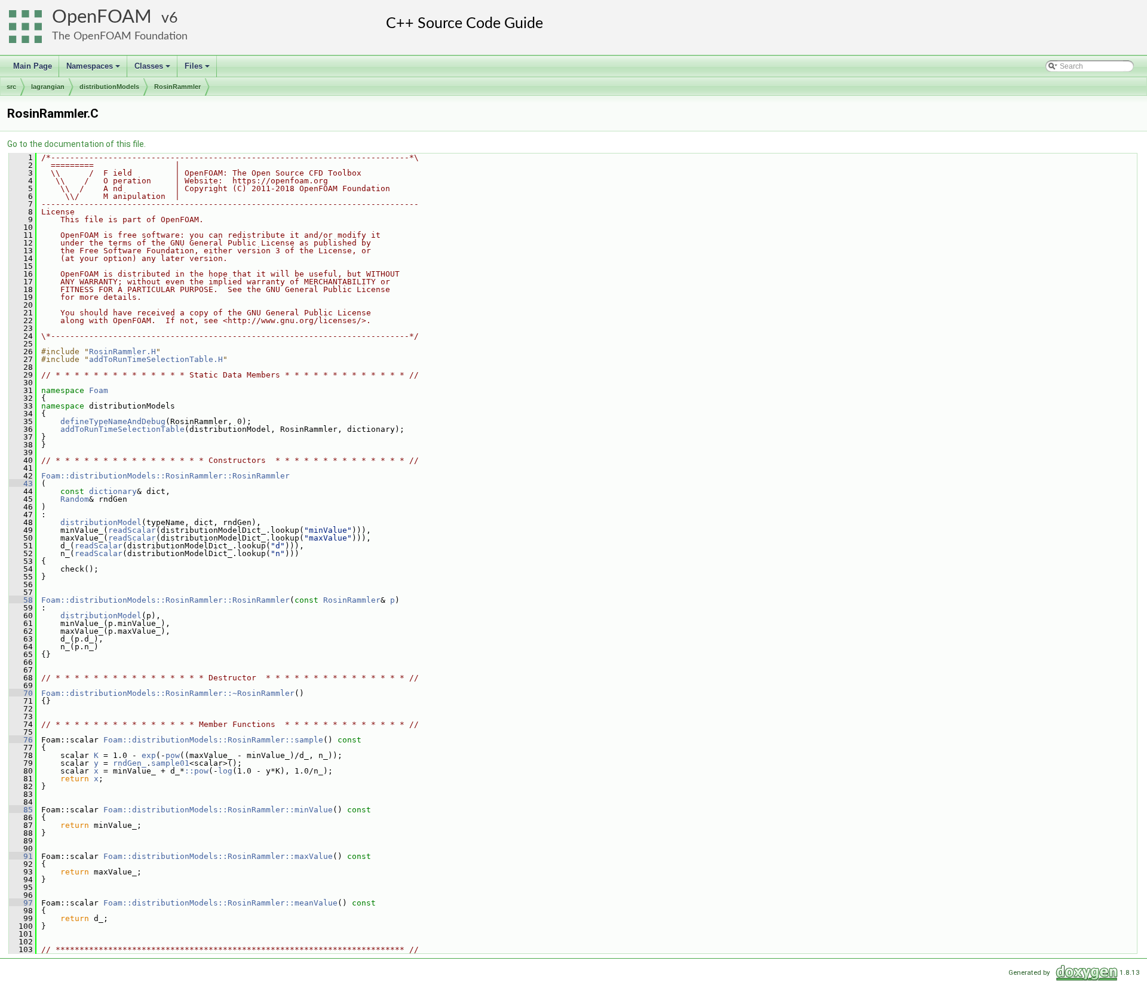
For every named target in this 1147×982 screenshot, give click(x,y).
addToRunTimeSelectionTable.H (156, 359)
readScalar (132, 530)
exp (149, 755)
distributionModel (101, 522)
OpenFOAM (102, 17)
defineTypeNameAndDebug (112, 421)
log (225, 770)
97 (21, 902)
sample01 (170, 763)
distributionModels (109, 86)
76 (21, 739)
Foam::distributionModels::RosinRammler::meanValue (220, 902)
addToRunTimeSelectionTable (122, 429)
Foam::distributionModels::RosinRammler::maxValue (218, 856)
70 (21, 693)
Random (74, 499)
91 (21, 856)
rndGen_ (129, 763)
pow (172, 755)
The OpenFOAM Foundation (120, 36)
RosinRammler (177, 86)
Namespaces (94, 69)
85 (21, 809)
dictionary (113, 491)
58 (21, 600)
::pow (196, 770)
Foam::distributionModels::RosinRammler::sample (213, 739)
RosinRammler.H (122, 351)
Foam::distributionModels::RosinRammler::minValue (218, 809)
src (11, 86)
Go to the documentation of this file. (76, 144)
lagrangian (48, 86)
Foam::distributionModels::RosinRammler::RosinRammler (165, 475)
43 (21, 483)
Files (198, 69)
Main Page (32, 66)
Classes (153, 69)
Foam (98, 390)
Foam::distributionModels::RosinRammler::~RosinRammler (168, 693)
